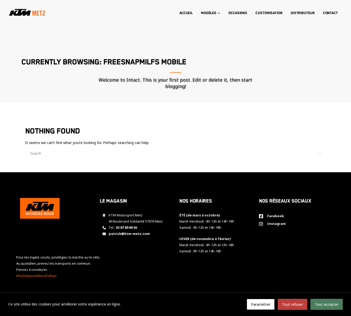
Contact (330, 13)
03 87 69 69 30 (126, 227)
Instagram (276, 223)
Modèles (208, 13)
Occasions (237, 13)
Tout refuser (292, 304)
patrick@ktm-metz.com (129, 233)
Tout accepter (326, 304)
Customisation (268, 13)
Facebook (275, 216)
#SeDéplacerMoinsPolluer (36, 275)
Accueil (186, 13)
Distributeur (303, 13)
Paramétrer (260, 304)
